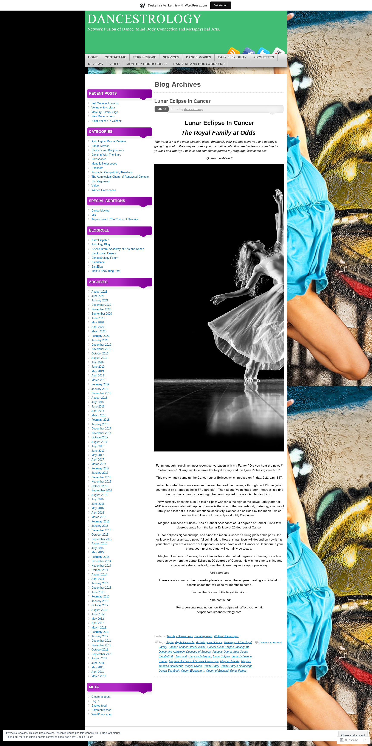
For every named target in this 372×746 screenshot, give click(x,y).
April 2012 (97, 623)
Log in (95, 701)
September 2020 (101, 313)
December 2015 (101, 530)
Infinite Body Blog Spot (105, 271)
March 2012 (98, 627)
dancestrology (193, 109)
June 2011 (97, 663)
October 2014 (99, 570)
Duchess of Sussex (198, 651)
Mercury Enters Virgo (104, 112)
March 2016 (98, 517)
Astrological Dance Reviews (108, 141)
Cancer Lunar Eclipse (192, 647)
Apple (170, 642)
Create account (100, 696)
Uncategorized (203, 636)
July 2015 (97, 548)
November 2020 (101, 309)
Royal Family (238, 670)
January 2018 (99, 424)
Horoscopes (98, 159)
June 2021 (97, 296)
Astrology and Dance (209, 642)
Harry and (181, 656)
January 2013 (99, 601)
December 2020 (101, 304)
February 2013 (100, 596)
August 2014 (99, 574)
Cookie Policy (85, 736)
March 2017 (98, 463)
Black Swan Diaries (103, 253)
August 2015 (99, 543)
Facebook (248, 52)
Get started (221, 5)
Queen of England (217, 670)
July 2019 (97, 362)
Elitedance (98, 262)
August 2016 (99, 495)
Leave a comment (270, 642)
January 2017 (99, 472)
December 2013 (101, 587)
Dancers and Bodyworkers (199, 64)
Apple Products (184, 642)
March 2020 (98, 331)
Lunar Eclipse (221, 656)
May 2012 (97, 618)
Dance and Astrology (171, 651)
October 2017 (99, 437)
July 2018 (97, 402)
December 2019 (101, 344)
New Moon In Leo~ (103, 116)
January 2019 (99, 388)
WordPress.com (101, 714)
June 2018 (97, 406)
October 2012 (99, 605)
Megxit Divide (193, 666)
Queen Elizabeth (169, 670)
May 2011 (97, 667)
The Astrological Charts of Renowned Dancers (120, 176)
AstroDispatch (100, 240)
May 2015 (97, 552)
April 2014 (97, 578)
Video (115, 64)
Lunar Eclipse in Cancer (182, 101)
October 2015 (99, 534)
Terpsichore (144, 57)
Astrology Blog (100, 244)
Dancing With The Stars (106, 154)
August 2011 (99, 658)
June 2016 (97, 503)
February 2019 (100, 384)
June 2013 (97, 592)
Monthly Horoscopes (146, 64)
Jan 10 (161, 109)
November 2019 (101, 349)
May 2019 (97, 371)
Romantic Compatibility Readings (112, 172)
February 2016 (100, 521)
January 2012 (99, 636)
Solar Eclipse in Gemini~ (106, 120)
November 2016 (101, 481)
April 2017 (97, 459)
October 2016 (99, 486)
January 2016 (99, 525)
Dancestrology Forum (104, 257)
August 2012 (99, 609)
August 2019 (99, 357)
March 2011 (98, 676)
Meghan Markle (229, 661)
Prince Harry (211, 666)
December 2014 (101, 561)
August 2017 (99, 442)
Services (171, 57)
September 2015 (101, 539)
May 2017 (97, 455)
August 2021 (99, 291)
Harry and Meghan (199, 656)
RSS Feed (233, 52)
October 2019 (99, 353)
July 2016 (97, 499)
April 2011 (97, 671)
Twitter (263, 52)
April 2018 (97, 410)
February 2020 (100, 335)
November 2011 (101, 645)
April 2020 (97, 327)
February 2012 (100, 631)
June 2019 (97, 366)
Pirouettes (263, 57)
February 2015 (100, 556)
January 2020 (99, 340)
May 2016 (97, 508)
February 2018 (100, 419)
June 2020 (97, 318)
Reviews (95, 64)
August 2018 (99, 397)
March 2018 (98, 415)
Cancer (173, 647)
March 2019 (98, 380)
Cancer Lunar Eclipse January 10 (228, 647)
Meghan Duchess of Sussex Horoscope (194, 661)
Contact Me (115, 57)
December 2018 (101, 393)
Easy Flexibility (232, 57)
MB (93, 215)
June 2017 (97, 450)
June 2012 (97, 614)
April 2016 (97, 512)
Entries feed (99, 705)
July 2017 (97, 446)
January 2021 (99, 300)
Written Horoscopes (226, 636)
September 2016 (101, 490)
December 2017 (101, 428)
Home (93, 57)
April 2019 (97, 375)
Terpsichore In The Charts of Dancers (114, 219)
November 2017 (101, 433)
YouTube (278, 52)
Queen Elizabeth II (192, 670)
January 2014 (99, 583)
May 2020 (97, 322)
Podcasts (97, 167)
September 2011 (101, 654)
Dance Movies (198, 57)
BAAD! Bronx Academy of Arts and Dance (117, 249)
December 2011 (101, 640)
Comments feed (101, 710)
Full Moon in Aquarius (105, 103)
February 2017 (100, 468)
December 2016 (101, 477)
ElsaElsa (97, 266)
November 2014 (101, 565)
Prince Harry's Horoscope (236, 666)
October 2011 (99, 649)
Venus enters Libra (103, 107)
